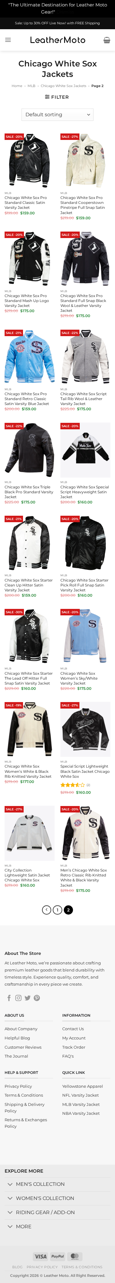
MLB (31, 86)
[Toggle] (10, 1185)
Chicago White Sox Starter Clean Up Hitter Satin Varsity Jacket (29, 585)
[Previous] (47, 910)
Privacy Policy (42, 1267)
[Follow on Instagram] (18, 998)
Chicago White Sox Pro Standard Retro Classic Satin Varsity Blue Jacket (27, 398)
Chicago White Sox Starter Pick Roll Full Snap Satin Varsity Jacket (84, 585)
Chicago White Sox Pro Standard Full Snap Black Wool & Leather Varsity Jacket (83, 303)
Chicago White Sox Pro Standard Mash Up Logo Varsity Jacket (27, 300)
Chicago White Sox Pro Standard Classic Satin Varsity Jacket (26, 202)
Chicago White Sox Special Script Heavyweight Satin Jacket (84, 492)
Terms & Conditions (82, 1267)
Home (17, 86)
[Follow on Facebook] (9, 998)
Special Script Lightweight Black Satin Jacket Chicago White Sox (85, 771)
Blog (17, 1267)
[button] (8, 40)
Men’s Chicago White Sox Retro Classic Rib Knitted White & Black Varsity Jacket (83, 877)
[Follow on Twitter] (28, 998)
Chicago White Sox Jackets (63, 86)
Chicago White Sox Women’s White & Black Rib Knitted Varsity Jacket (28, 771)
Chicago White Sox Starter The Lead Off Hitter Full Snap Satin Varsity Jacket (29, 678)
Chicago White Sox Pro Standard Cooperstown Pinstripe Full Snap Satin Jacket (82, 205)
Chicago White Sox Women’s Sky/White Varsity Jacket (79, 678)
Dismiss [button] (65, 12)
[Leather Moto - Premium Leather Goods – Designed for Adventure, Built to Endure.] (58, 40)
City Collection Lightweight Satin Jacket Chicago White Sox (27, 875)
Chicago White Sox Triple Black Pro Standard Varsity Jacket (29, 492)
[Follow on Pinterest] (37, 998)
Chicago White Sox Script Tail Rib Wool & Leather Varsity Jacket (83, 398)
